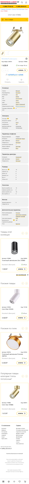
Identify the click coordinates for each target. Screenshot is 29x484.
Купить (20, 70)
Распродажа (4, 433)
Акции (3, 437)
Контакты (4, 428)
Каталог (8, 9)
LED (17, 118)
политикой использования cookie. (15, 464)
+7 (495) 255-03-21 (21, 6)
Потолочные (20, 9)
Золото (17, 102)
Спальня (18, 216)
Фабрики (4, 430)
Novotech (5, 59)
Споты (14, 9)
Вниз (17, 148)
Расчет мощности (21, 106)
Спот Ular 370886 (7, 405)
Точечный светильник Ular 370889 (13, 260)
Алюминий (22, 104)
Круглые (18, 223)
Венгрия (13, 59)
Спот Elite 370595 (7, 309)
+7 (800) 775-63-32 (8, 6)
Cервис (18, 425)
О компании (6, 425)
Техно (17, 100)
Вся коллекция (21, 275)
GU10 (17, 122)
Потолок (18, 212)
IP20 (17, 218)
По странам (4, 432)
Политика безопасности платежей (14, 453)
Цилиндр (18, 146)
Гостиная (22, 216)
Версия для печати (26, 59)
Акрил (17, 104)
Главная (3, 9)
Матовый (18, 142)
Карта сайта (4, 438)
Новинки (4, 435)
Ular (17, 94)
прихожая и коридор (21, 214)
